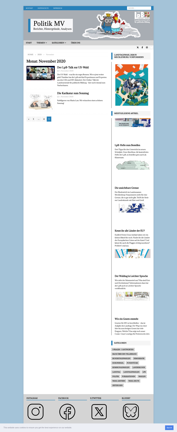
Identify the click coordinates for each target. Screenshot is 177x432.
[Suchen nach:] (139, 8)
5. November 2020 (66, 71)
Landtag (116, 372)
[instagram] (147, 47)
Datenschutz (43, 8)
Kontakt (29, 8)
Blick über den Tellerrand (124, 354)
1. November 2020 (66, 97)
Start (29, 43)
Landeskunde (139, 367)
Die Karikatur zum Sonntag (73, 93)
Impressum (57, 8)
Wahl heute (133, 381)
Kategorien (58, 43)
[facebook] (142, 47)
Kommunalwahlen (120, 367)
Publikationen (128, 376)
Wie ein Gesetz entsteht (126, 318)
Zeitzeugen (117, 385)
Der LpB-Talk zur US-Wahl (73, 67)
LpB (144, 372)
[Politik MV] (88, 39)
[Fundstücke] (40, 102)
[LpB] (40, 73)
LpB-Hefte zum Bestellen (127, 145)
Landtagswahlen (131, 372)
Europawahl (118, 363)
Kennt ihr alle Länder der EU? (130, 230)
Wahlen (142, 376)
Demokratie (139, 358)
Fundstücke (132, 363)
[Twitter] (138, 47)
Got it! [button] (169, 428)
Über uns (75, 43)
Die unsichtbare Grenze (127, 187)
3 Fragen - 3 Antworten (123, 349)
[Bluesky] (151, 47)
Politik (115, 376)
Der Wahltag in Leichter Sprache (131, 276)
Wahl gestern (118, 381)
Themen (41, 43)
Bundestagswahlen (121, 358)
